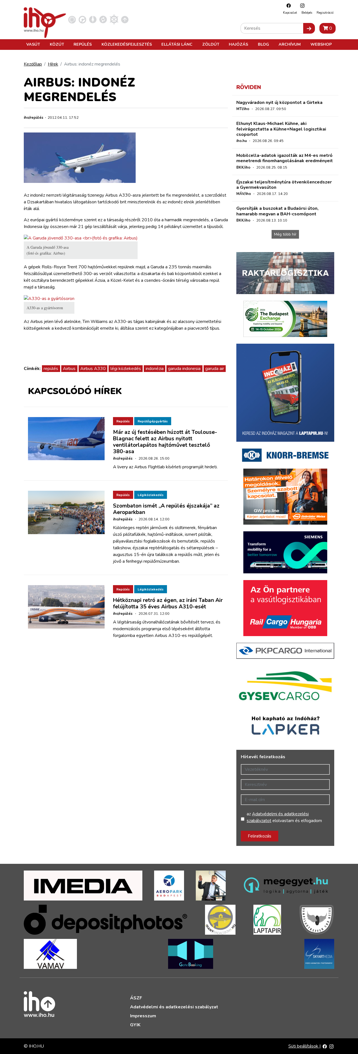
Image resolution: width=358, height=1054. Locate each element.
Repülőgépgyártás (153, 421)
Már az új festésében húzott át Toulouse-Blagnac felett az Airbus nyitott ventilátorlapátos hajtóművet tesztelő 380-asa (165, 442)
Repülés (83, 44)
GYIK (135, 1025)
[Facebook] (287, 5)
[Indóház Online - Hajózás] (114, 19)
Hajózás (238, 44)
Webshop (321, 44)
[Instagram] (301, 5)
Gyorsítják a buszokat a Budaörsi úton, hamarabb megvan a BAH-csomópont (277, 211)
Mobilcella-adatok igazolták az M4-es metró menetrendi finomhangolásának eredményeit (284, 158)
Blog (263, 44)
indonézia (155, 369)
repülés (51, 369)
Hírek (53, 64)
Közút (57, 44)
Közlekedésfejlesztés (127, 44)
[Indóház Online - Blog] (92, 19)
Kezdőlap (33, 64)
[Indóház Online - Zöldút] (103, 19)
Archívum (290, 44)
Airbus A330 (93, 369)
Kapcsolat (290, 13)
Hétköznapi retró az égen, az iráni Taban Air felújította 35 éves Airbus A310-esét (168, 603)
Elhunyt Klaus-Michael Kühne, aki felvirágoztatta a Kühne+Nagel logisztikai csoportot (281, 128)
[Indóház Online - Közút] (82, 19)
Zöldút (210, 44)
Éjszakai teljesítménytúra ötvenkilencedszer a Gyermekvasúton (284, 184)
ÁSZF (136, 998)
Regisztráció (325, 13)
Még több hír (285, 234)
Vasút (33, 44)
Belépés (307, 13)
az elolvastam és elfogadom (284, 817)
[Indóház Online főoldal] (125, 19)
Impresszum (143, 1016)
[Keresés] (309, 28)
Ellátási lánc (176, 44)
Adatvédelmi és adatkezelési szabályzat (174, 1007)
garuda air (214, 369)
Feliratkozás (259, 836)
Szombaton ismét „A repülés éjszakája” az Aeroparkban (166, 509)
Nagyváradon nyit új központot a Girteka (279, 102)
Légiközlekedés (151, 495)
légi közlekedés (125, 369)
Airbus (69, 369)
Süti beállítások (303, 1046)
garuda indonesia (184, 369)
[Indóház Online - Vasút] (72, 19)
